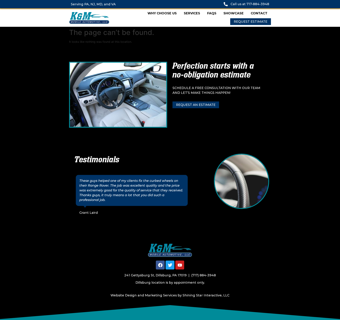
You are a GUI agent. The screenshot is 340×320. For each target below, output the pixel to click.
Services (192, 13)
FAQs (211, 13)
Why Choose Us (162, 13)
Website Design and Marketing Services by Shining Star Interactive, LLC (170, 295)
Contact (259, 13)
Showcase (233, 13)
